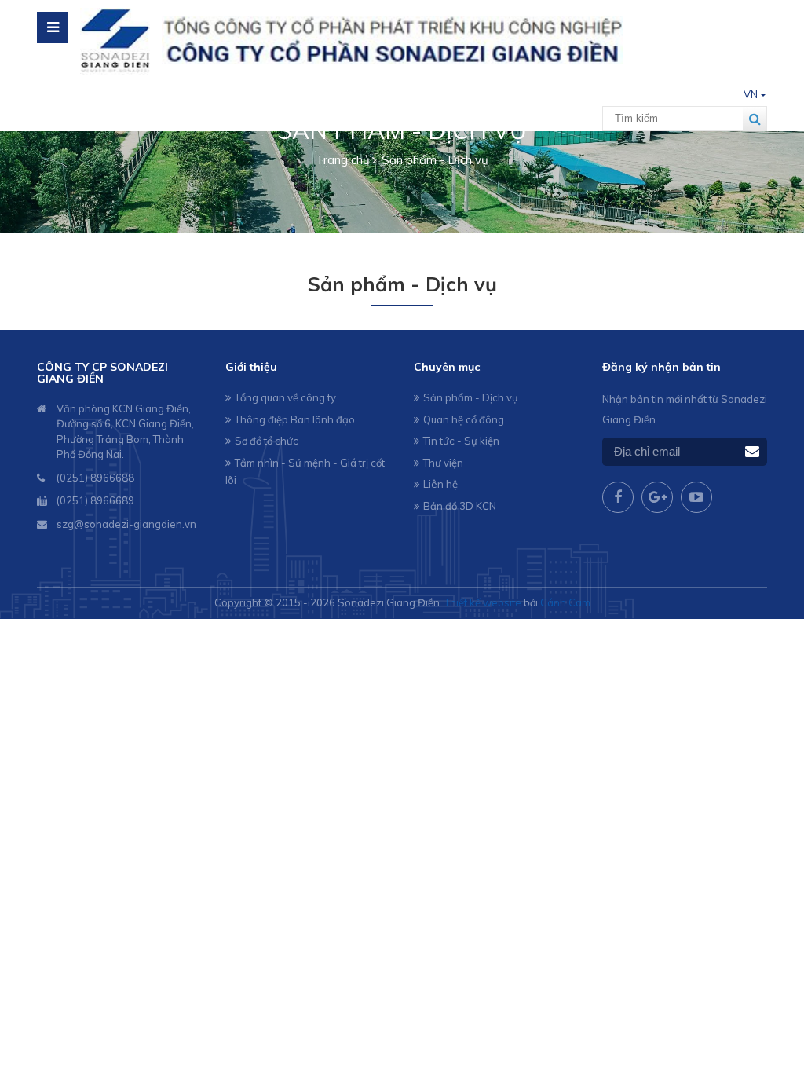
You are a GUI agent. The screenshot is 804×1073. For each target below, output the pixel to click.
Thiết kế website (482, 602)
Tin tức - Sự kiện (461, 440)
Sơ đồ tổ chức (266, 440)
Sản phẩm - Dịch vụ (470, 397)
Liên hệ (440, 484)
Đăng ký (752, 452)
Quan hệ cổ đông (463, 419)
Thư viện (443, 462)
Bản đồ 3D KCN (459, 506)
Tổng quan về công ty (285, 397)
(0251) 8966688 (95, 477)
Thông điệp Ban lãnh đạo (295, 419)
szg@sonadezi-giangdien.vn (126, 524)
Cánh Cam (565, 602)
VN (751, 94)
